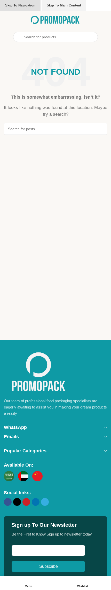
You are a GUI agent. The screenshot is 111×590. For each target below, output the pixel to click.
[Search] (101, 129)
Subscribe (48, 566)
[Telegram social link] (45, 502)
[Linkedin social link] (35, 502)
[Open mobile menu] (6, 37)
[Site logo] (55, 19)
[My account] (105, 37)
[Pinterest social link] (26, 502)
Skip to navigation (20, 5)
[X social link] (17, 502)
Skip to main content (64, 5)
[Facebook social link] (8, 502)
